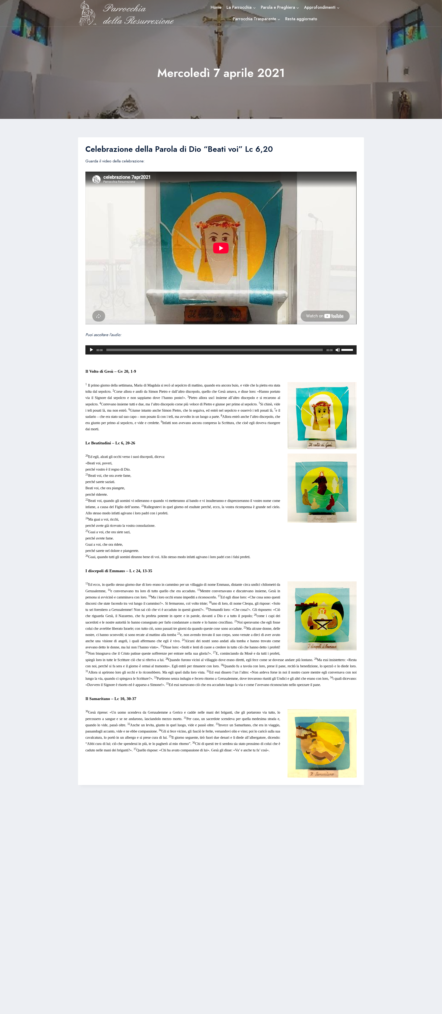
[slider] (347, 349)
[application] (221, 350)
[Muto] (337, 350)
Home (216, 7)
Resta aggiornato (301, 19)
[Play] (91, 350)
